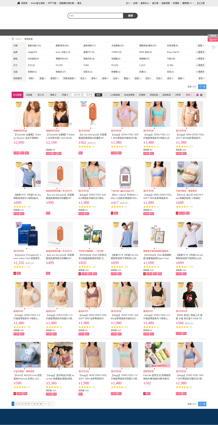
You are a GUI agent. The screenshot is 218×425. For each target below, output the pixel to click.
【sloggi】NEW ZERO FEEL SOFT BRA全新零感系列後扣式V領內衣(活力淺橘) (190, 138)
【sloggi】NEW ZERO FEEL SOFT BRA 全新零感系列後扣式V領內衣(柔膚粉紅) (93, 378)
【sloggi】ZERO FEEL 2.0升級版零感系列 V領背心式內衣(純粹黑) (156, 318)
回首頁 (24, 3)
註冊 (135, 3)
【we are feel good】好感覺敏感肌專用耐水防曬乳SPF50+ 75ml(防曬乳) (60, 258)
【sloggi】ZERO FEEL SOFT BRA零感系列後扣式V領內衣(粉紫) (125, 138)
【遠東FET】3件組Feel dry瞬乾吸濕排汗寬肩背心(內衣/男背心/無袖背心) (190, 258)
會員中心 (145, 3)
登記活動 (201, 3)
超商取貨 (167, 95)
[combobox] (95, 15)
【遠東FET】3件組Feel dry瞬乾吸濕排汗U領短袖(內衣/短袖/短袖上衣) (27, 198)
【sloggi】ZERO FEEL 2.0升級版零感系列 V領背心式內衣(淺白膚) (27, 318)
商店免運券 (129, 95)
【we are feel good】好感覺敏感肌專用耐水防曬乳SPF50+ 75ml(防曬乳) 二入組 (60, 198)
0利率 (178, 95)
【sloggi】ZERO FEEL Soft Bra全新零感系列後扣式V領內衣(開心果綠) (124, 318)
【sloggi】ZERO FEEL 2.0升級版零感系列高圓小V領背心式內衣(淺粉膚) (60, 318)
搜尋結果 (28, 39)
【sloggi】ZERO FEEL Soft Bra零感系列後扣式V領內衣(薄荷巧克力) (92, 198)
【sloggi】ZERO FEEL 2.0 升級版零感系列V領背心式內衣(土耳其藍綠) (157, 138)
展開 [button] (200, 45)
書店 (79, 3)
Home (18, 39)
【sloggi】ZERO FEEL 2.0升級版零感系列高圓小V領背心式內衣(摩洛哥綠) (125, 378)
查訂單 (155, 3)
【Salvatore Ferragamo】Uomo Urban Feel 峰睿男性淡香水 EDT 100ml (28, 258)
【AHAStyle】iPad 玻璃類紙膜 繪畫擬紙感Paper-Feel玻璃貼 (157, 258)
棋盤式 (198, 94)
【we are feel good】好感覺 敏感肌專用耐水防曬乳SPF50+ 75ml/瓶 (93, 138)
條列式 (202, 94)
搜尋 (130, 15)
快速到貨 (154, 95)
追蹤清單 (166, 3)
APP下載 (52, 3)
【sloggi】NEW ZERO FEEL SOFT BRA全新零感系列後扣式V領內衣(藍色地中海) (157, 198)
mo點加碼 (115, 95)
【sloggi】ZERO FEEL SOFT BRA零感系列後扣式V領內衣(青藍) (190, 378)
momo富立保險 (38, 3)
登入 (128, 3)
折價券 (176, 3)
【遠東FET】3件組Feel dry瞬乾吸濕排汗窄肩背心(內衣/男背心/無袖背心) (125, 258)
